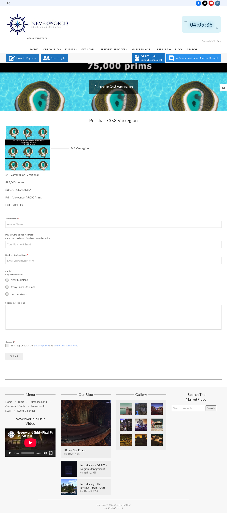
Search (211, 408)
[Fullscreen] (51, 453)
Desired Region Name (16, 255)
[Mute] (45, 453)
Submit (14, 356)
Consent (10, 342)
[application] (30, 442)
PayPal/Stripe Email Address (19, 234)
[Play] (10, 453)
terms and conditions (65, 345)
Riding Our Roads (75, 450)
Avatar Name (12, 218)
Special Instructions (15, 302)
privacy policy (41, 345)
